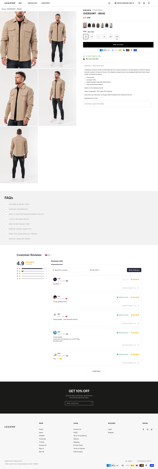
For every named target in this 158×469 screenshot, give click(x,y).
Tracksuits (42, 439)
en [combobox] (49, 255)
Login (110, 429)
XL (105, 37)
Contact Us (43, 445)
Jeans (41, 432)
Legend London (9, 461)
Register (111, 432)
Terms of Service (79, 448)
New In (41, 448)
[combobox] (94, 270)
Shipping (76, 442)
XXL (111, 37)
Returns (76, 439)
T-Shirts (41, 442)
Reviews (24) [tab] (57, 261)
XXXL (118, 37)
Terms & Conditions (80, 435)
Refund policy (78, 452)
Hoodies (42, 435)
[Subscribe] (91, 402)
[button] (139, 3)
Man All (41, 452)
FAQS (75, 432)
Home (4, 9)
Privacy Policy (78, 445)
